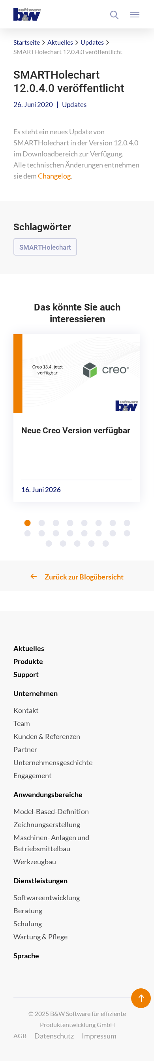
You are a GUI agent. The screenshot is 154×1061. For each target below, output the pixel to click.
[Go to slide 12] (70, 533)
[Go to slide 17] (49, 543)
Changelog (54, 175)
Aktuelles (60, 42)
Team (21, 723)
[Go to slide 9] (27, 533)
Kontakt (26, 710)
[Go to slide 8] (127, 523)
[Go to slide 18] (63, 543)
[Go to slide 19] (77, 543)
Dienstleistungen (40, 880)
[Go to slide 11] (56, 533)
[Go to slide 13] (84, 533)
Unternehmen (35, 693)
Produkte (28, 661)
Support (26, 674)
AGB (19, 1035)
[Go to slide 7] (113, 523)
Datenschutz (54, 1035)
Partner (25, 749)
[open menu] (135, 14)
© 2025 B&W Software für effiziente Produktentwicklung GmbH (77, 1019)
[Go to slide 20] (91, 543)
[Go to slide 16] (127, 533)
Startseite (26, 42)
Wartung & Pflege (40, 936)
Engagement (32, 775)
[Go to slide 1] (27, 523)
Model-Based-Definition (51, 811)
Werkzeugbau (34, 861)
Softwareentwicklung (46, 897)
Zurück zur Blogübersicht (84, 576)
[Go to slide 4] (70, 523)
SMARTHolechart (45, 247)
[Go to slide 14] (99, 533)
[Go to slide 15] (113, 533)
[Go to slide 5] (84, 523)
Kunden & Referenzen (46, 736)
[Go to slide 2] (42, 523)
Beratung (27, 910)
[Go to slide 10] (42, 533)
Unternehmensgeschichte (52, 762)
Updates (92, 42)
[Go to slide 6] (99, 523)
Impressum (99, 1035)
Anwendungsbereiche (48, 794)
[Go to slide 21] (106, 543)
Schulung (27, 923)
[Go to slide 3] (56, 523)
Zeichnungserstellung (46, 824)
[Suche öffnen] (114, 15)
